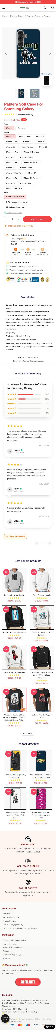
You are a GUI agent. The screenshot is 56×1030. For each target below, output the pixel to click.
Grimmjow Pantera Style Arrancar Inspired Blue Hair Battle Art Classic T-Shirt (14, 717)
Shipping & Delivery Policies (14, 940)
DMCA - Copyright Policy (13, 925)
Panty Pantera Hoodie (42, 595)
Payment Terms (9, 944)
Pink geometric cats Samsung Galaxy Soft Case (41, 815)
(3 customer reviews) (24, 115)
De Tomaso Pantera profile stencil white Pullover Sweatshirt (42, 675)
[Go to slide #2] (35, 93)
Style (6, 193)
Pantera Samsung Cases (38, 16)
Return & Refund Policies (13, 947)
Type (6, 124)
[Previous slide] (6, 53)
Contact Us (7, 951)
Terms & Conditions (11, 917)
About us (6, 914)
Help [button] (51, 1027)
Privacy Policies (9, 921)
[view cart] (52, 7)
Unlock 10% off (5, 1018)
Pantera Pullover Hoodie (14, 595)
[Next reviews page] (49, 543)
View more (28, 733)
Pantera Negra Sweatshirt (14, 672)
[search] (44, 7)
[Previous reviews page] (36, 543)
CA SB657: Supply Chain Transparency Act (20, 928)
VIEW (14, 590)
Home (5, 16)
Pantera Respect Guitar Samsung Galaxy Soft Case (15, 815)
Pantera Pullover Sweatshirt (14, 632)
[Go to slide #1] (21, 93)
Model (6, 132)
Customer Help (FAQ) (12, 955)
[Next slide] (50, 53)
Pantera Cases (17, 16)
